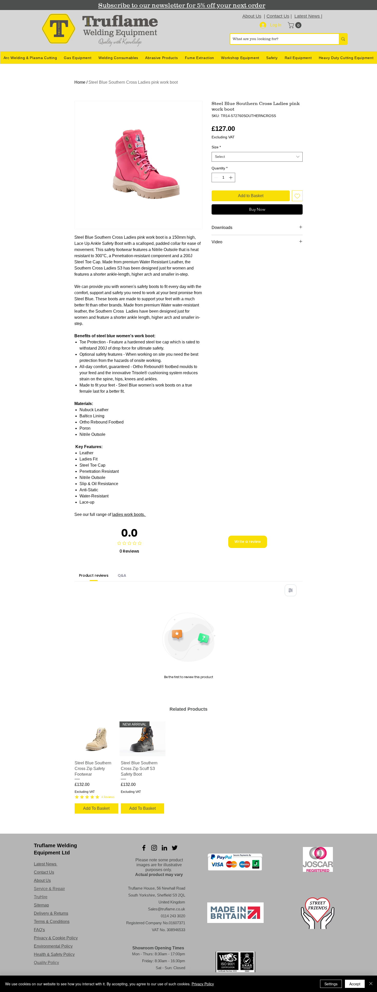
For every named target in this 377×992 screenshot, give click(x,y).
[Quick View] (96, 738)
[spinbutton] (223, 177)
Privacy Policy (203, 983)
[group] (188, 768)
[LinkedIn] (164, 848)
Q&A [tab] (122, 575)
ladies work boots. (129, 514)
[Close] (371, 984)
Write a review (247, 541)
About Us (251, 16)
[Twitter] (174, 848)
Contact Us (277, 16)
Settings (331, 983)
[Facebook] (144, 848)
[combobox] (257, 157)
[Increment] (231, 177)
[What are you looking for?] (343, 39)
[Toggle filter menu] (290, 590)
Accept (354, 983)
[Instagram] (154, 848)
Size (216, 147)
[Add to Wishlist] (297, 195)
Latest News (307, 16)
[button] (295, 25)
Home (79, 82)
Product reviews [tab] (93, 575)
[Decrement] (215, 177)
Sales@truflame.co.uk (166, 909)
